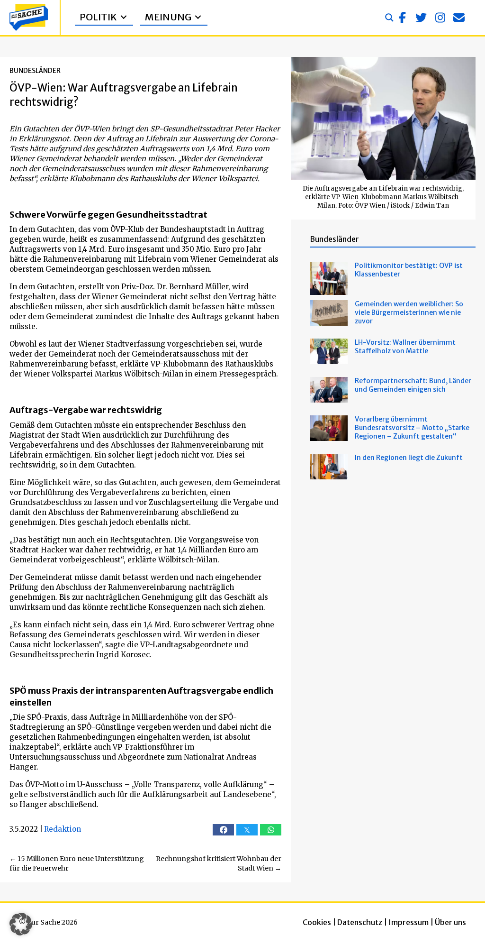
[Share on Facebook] (223, 829)
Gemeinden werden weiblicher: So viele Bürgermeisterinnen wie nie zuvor (409, 312)
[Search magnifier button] (389, 17)
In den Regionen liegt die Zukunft (409, 457)
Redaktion (62, 829)
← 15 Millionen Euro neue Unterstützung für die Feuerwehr (76, 863)
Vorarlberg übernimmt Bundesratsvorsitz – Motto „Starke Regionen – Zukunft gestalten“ (412, 427)
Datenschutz (359, 922)
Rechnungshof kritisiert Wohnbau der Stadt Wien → (218, 863)
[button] (402, 17)
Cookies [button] (317, 922)
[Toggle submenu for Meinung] (198, 17)
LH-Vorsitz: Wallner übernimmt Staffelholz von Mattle (405, 346)
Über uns (450, 922)
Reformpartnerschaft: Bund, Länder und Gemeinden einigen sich (413, 385)
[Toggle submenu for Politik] (123, 17)
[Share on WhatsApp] (270, 829)
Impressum (408, 922)
